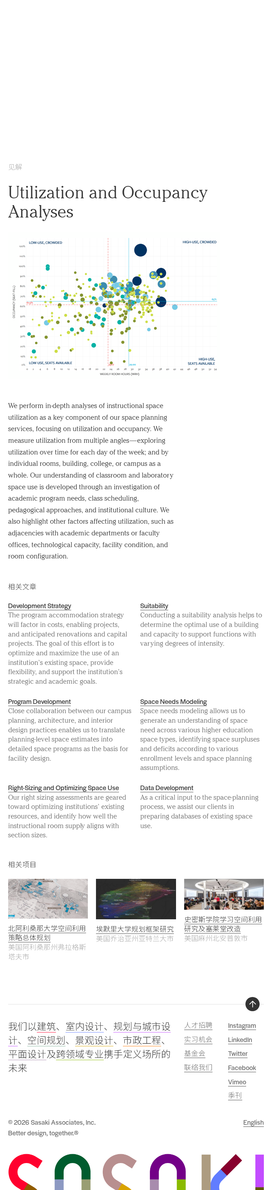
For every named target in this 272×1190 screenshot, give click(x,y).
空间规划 (46, 1040)
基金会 (194, 1053)
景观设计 (94, 1040)
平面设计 (27, 1054)
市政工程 (142, 1040)
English (253, 1122)
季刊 (235, 1095)
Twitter (238, 1053)
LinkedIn (240, 1039)
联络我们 (198, 1067)
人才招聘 (198, 1025)
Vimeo (237, 1081)
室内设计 (85, 1026)
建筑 (46, 1026)
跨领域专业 (80, 1054)
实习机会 (198, 1039)
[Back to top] (252, 1004)
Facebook (242, 1067)
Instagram (242, 1025)
